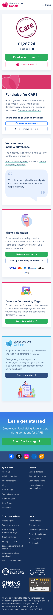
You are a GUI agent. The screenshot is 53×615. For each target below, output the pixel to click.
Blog (4, 485)
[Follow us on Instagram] (26, 458)
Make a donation (25, 254)
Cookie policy (34, 543)
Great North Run (9, 537)
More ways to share (28, 129)
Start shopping (25, 375)
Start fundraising (25, 321)
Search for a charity (37, 476)
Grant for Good (8, 498)
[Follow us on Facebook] (11, 458)
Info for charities (9, 476)
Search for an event (10, 525)
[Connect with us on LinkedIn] (34, 458)
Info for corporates (10, 481)
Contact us (7, 507)
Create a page (8, 520)
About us (6, 472)
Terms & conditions (37, 534)
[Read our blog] (41, 458)
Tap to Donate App (10, 494)
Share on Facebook (28, 123)
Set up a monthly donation (25, 260)
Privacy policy (35, 538)
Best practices (35, 525)
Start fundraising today (16, 161)
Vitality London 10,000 (11, 541)
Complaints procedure (38, 529)
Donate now (27, 64)
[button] (33, 48)
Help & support (8, 503)
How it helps (7, 489)
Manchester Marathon (11, 560)
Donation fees (35, 520)
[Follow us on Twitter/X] (19, 458)
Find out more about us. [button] (29, 110)
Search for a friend (37, 481)
